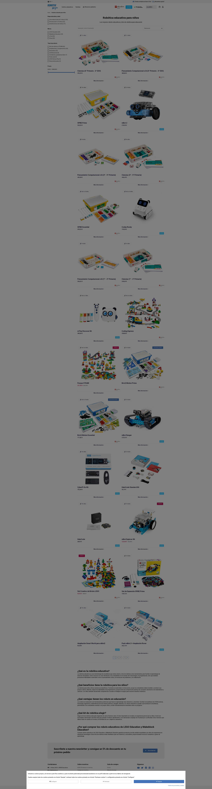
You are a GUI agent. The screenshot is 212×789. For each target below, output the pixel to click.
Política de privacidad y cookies (176, 785)
